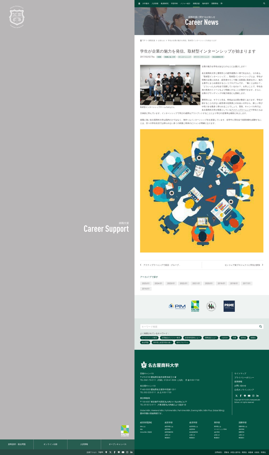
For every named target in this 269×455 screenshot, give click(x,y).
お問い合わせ (240, 386)
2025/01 (146, 283)
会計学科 (217, 432)
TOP (143, 40)
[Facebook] (115, 452)
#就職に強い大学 (169, 57)
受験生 (226, 452)
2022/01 (183, 283)
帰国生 (244, 452)
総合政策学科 (193, 432)
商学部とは (217, 426)
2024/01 (158, 283)
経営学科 (167, 429)
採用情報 (238, 381)
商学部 (217, 422)
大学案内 (145, 3)
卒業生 (263, 452)
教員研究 (165, 3)
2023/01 (171, 283)
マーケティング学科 (220, 429)
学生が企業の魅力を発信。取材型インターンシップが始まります (192, 40)
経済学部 (193, 422)
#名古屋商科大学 (218, 57)
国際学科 (241, 432)
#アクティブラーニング (201, 57)
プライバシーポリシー (244, 377)
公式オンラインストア (244, 390)
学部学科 (174, 3)
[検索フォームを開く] (264, 3)
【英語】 (146, 432)
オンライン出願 (50, 444)
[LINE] (119, 452)
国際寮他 (214, 3)
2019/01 (221, 283)
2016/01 (146, 289)
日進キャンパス (147, 373)
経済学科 (192, 429)
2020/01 (209, 283)
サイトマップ (240, 373)
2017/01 (247, 283)
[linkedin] (131, 452)
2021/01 (196, 283)
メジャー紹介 (185, 3)
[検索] (261, 326)
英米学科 (241, 429)
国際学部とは (243, 426)
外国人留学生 (235, 452)
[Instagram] (127, 452)
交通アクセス (92, 452)
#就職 (159, 57)
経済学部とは (193, 426)
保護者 (250, 452)
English (100, 452)
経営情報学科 (169, 432)
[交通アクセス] (106, 452)
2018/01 (234, 283)
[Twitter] (110, 452)
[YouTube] (123, 452)
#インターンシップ (185, 57)
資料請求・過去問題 (17, 444)
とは (142, 426)
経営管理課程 (146, 422)
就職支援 (196, 3)
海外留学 (205, 3)
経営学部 (169, 422)
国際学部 (243, 422)
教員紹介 (167, 437)
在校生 (256, 452)
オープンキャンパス (118, 444)
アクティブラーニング (241, 110)
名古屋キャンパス (148, 386)
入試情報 (84, 444)
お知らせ (161, 40)
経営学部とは (169, 426)
